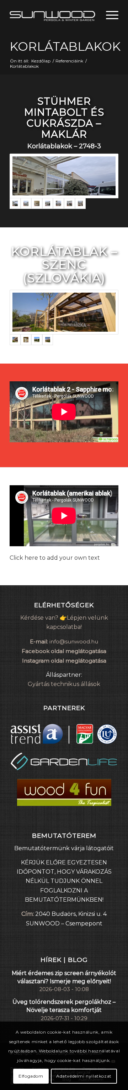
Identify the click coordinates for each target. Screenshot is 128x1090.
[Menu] (108, 14)
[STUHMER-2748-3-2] (26, 203)
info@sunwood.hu (73, 641)
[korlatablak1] (47, 339)
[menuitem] (108, 14)
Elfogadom (30, 1076)
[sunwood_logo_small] (53, 14)
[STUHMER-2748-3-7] (47, 203)
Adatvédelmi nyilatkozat (84, 1076)
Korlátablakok (65, 46)
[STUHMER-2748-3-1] (64, 176)
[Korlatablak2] (36, 339)
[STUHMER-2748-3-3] (36, 203)
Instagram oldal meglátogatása (64, 660)
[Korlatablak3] (64, 312)
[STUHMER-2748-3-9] (69, 203)
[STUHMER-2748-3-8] (58, 203)
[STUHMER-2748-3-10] (80, 203)
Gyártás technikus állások (64, 684)
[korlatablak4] (26, 339)
